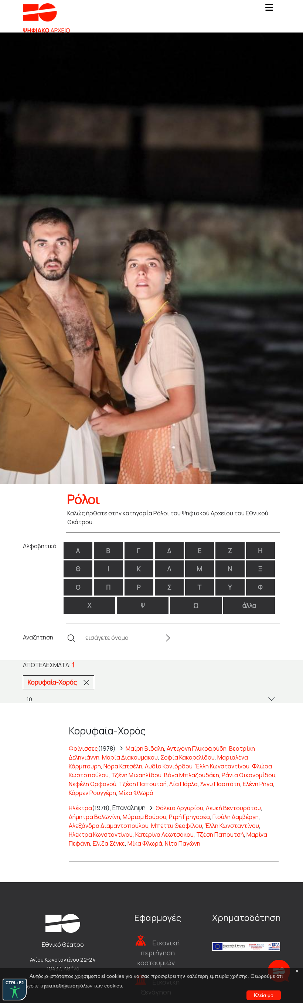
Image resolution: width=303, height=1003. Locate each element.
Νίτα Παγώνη (182, 843)
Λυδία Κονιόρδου (169, 766)
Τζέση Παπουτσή (143, 784)
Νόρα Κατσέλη (122, 766)
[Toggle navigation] (269, 9)
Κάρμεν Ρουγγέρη (92, 793)
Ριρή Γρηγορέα (189, 817)
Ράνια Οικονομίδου (248, 775)
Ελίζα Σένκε (109, 843)
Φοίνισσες (83, 748)
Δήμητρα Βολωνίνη (94, 817)
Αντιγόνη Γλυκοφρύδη (197, 748)
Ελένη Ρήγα (258, 784)
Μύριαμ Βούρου (144, 817)
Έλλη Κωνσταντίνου (222, 766)
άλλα (249, 605)
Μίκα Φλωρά (136, 793)
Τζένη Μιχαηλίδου (136, 775)
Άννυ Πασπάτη (220, 784)
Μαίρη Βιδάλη (145, 748)
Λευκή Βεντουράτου (233, 808)
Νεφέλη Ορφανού (92, 784)
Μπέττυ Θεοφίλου (176, 826)
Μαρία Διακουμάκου (130, 757)
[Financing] (246, 937)
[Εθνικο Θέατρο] (62, 923)
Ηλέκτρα (80, 808)
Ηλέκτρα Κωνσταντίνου (101, 834)
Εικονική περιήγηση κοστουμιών (158, 952)
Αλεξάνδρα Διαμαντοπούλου (109, 826)
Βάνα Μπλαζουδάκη (191, 775)
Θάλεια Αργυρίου (179, 808)
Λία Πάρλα (183, 784)
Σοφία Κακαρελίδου (187, 757)
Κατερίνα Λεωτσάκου (164, 834)
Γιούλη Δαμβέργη (235, 817)
